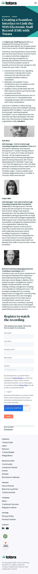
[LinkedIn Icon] (3, 528)
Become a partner (10, 489)
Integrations (7, 455)
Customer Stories (9, 467)
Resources (6, 16)
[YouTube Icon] (7, 529)
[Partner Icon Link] (5, 536)
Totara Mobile (8, 452)
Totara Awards (8, 492)
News (4, 501)
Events (14, 16)
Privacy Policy (8, 516)
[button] (35, 3)
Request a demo (9, 507)
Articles (5, 474)
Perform (5, 449)
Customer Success (10, 504)
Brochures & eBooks (11, 477)
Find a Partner (8, 486)
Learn (4, 445)
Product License (9, 519)
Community (7, 464)
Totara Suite (7, 442)
